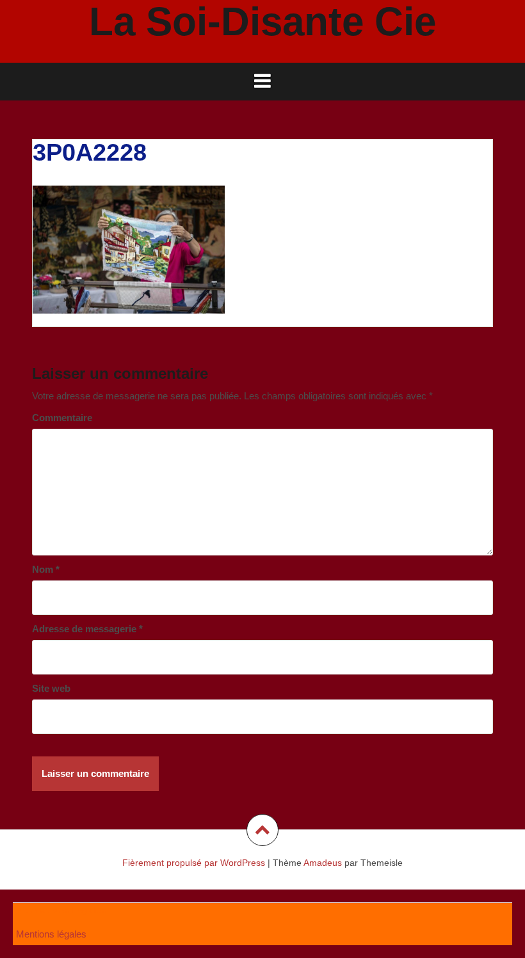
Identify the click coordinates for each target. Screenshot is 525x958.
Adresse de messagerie (87, 628)
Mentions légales (51, 934)
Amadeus (322, 863)
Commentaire (62, 417)
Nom (46, 569)
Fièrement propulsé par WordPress (193, 863)
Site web (51, 688)
